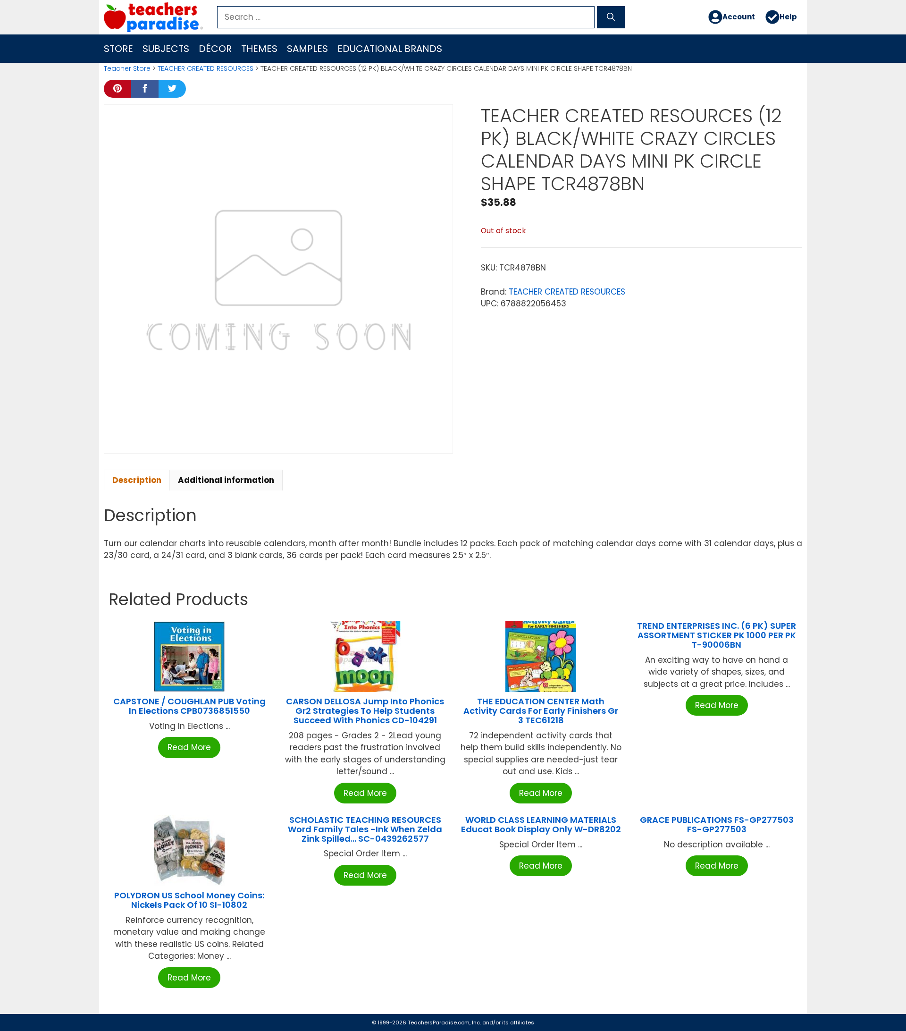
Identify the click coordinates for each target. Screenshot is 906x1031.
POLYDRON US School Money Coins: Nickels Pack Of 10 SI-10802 (189, 900)
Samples (307, 48)
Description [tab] (136, 480)
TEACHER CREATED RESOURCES (205, 68)
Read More (189, 747)
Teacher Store (127, 68)
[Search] (611, 17)
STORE (118, 48)
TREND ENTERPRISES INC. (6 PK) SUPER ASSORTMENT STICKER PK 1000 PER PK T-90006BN (716, 635)
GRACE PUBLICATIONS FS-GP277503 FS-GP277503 (717, 824)
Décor (215, 48)
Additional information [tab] (226, 480)
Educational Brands (389, 48)
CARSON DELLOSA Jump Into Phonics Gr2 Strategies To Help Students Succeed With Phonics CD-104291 (365, 710)
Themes (259, 48)
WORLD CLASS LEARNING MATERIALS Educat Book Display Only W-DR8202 (541, 824)
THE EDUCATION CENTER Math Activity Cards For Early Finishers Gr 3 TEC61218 (540, 710)
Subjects (166, 48)
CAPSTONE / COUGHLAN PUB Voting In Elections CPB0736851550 (189, 706)
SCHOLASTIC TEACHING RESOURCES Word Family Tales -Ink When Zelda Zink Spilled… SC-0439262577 (365, 829)
